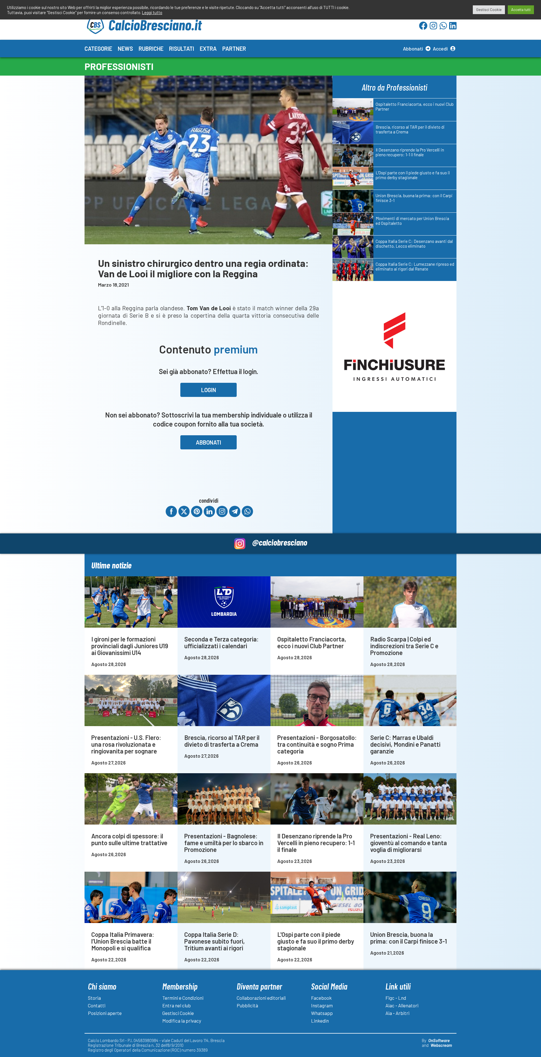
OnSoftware (439, 1040)
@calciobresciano (279, 542)
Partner (234, 48)
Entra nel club (176, 1005)
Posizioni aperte (105, 1013)
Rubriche (151, 48)
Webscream (441, 1045)
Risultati (181, 48)
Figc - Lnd (395, 998)
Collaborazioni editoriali (261, 998)
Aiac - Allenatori (401, 1005)
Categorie (98, 48)
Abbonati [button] (208, 442)
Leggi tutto (152, 12)
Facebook (321, 998)
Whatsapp (322, 1013)
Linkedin (320, 1020)
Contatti (96, 1005)
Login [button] (208, 389)
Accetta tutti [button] (521, 9)
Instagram (322, 1005)
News (125, 48)
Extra (208, 48)
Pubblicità (247, 1005)
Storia (94, 998)
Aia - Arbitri (397, 1013)
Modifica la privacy (181, 1020)
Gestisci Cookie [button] (489, 9)
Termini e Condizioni (182, 998)
